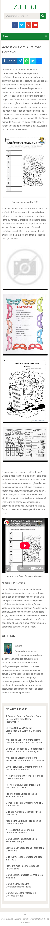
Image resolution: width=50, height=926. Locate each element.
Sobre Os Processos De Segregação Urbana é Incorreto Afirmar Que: (25, 750)
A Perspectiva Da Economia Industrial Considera (20, 831)
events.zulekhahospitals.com (14, 919)
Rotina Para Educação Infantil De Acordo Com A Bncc (23, 786)
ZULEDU (25, 7)
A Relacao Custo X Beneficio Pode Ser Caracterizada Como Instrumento (23, 719)
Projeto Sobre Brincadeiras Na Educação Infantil (21, 795)
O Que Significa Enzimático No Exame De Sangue (22, 840)
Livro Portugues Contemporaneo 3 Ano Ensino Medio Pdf (24, 768)
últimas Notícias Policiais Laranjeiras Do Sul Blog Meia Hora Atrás (23, 731)
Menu (5, 36)
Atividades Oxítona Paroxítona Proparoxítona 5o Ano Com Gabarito (25, 759)
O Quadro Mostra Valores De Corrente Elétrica (21, 894)
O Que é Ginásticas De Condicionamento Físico (18, 885)
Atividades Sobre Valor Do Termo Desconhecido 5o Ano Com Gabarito (25, 741)
